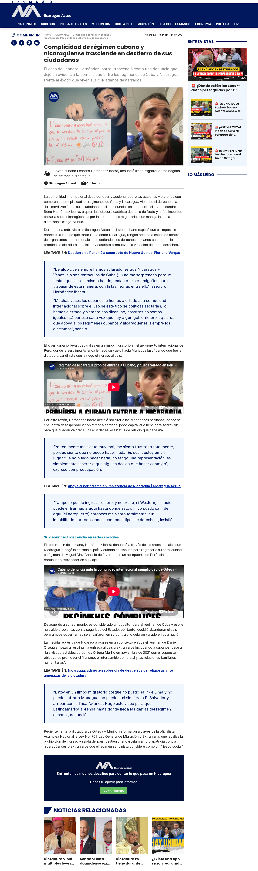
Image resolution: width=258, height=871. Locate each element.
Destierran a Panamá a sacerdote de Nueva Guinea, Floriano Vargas (124, 253)
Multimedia (101, 24)
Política (222, 24)
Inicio (47, 34)
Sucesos (48, 24)
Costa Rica (124, 24)
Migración (145, 24)
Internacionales (73, 24)
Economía (203, 24)
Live (237, 24)
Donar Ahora (114, 790)
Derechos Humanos (174, 24)
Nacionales (27, 24)
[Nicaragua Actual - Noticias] (41, 11)
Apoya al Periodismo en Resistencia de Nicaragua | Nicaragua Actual (124, 486)
